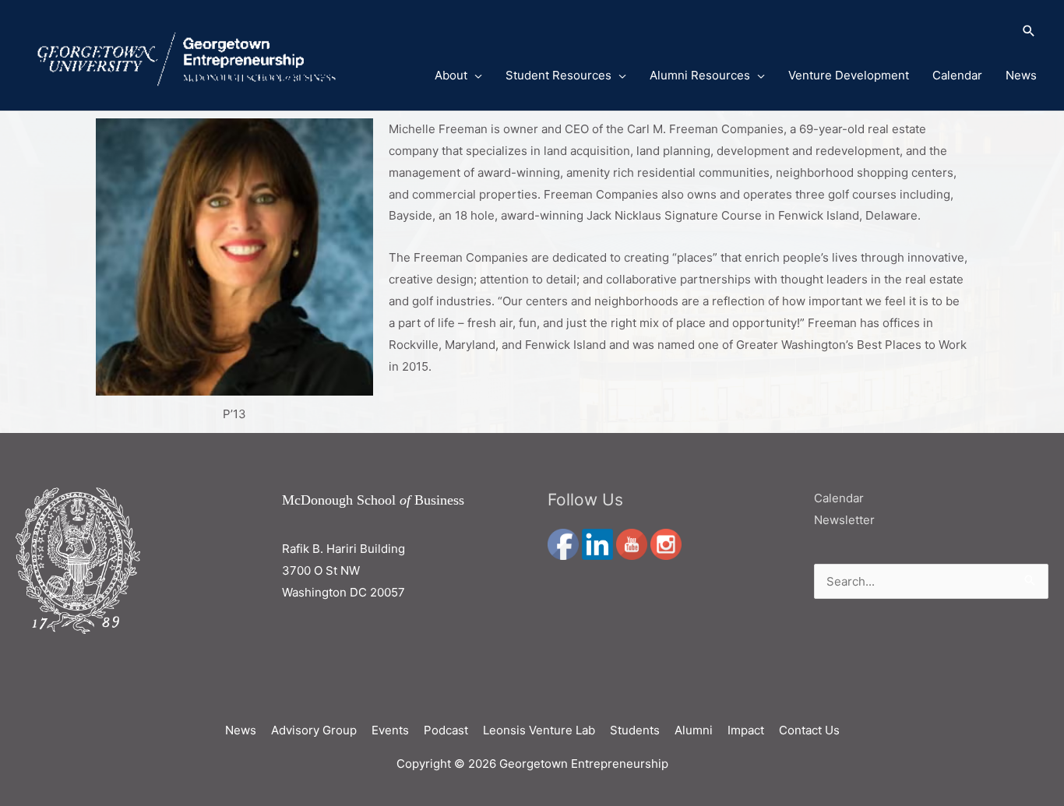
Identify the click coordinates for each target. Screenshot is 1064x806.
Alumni (694, 730)
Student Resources (558, 75)
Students (635, 730)
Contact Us (809, 730)
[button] (716, 31)
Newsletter (844, 519)
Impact (746, 730)
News (1021, 75)
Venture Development (848, 75)
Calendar (957, 75)
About (451, 75)
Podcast (446, 730)
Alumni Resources (700, 75)
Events (390, 730)
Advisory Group (314, 730)
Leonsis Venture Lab (539, 730)
